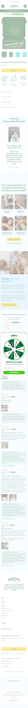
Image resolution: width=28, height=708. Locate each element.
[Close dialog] (25, 334)
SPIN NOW (14, 372)
